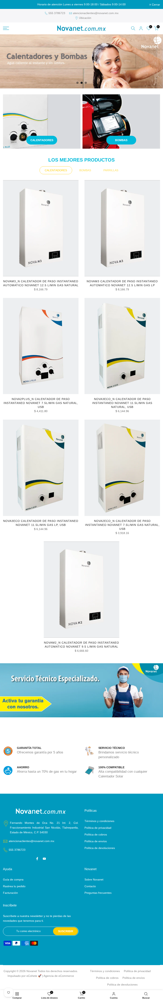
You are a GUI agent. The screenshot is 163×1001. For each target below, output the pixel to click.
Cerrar (9, 4)
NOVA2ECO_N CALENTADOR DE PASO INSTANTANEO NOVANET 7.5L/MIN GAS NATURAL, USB (122, 524)
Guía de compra (13, 879)
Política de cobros (95, 834)
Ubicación (85, 17)
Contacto (90, 886)
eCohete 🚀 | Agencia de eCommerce (50, 975)
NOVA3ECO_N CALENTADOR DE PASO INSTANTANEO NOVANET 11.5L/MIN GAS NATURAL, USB (122, 403)
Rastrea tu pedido (14, 886)
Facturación (10, 892)
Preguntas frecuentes (98, 892)
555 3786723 (57, 13)
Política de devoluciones (99, 848)
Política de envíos (95, 841)
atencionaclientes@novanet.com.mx (95, 13)
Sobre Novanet (93, 879)
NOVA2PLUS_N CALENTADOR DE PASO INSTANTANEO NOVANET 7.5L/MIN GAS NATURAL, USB (41, 403)
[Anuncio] (81, 4)
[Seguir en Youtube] (44, 858)
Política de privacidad (97, 827)
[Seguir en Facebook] (37, 858)
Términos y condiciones (99, 821)
